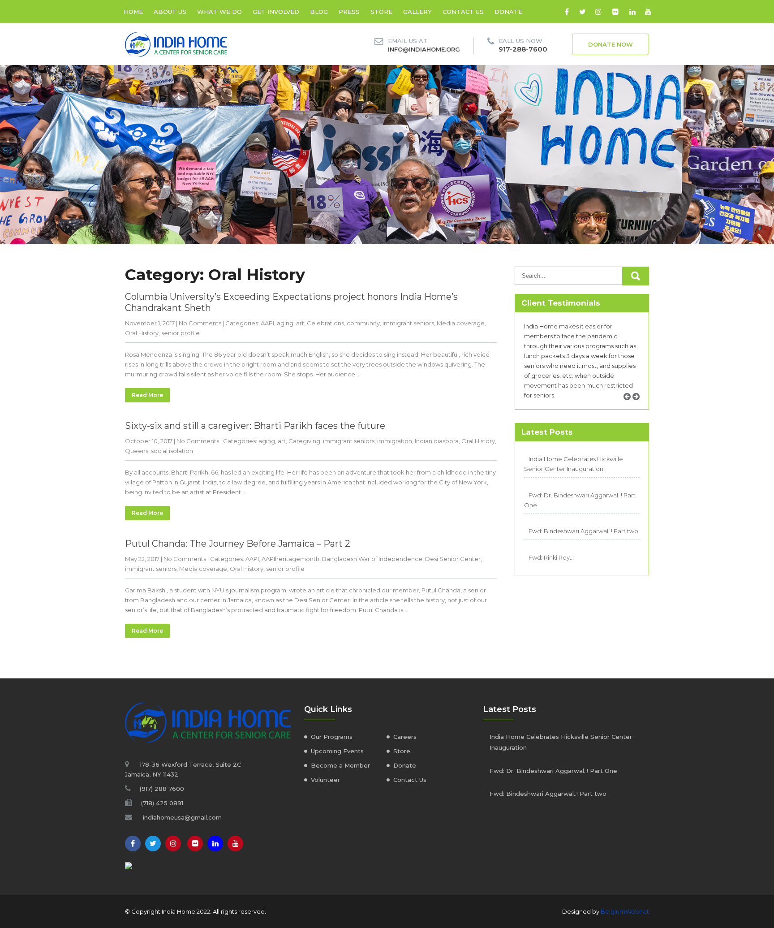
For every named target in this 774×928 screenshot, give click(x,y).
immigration (394, 441)
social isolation (172, 450)
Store (381, 11)
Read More (147, 395)
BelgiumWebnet (625, 911)
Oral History (142, 333)
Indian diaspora (437, 441)
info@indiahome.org (424, 49)
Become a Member (340, 765)
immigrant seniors (408, 323)
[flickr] (615, 11)
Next (639, 406)
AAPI (267, 323)
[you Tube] (235, 843)
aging (285, 323)
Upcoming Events (337, 751)
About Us (170, 11)
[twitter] (582, 11)
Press (349, 11)
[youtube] (648, 11)
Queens (136, 450)
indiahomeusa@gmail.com (182, 817)
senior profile (180, 333)
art (300, 323)
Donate (508, 11)
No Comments (200, 323)
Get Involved (276, 11)
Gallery (417, 11)
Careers (405, 736)
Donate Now (610, 44)
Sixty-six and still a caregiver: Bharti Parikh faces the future (255, 425)
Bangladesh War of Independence (372, 558)
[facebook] (567, 11)
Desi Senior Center (453, 558)
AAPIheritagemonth (290, 558)
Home (133, 11)
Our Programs (332, 736)
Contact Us (409, 779)
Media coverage (461, 323)
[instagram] (598, 11)
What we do (219, 11)
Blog (319, 11)
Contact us (463, 11)
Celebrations (325, 323)
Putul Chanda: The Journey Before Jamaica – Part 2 (237, 543)
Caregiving (304, 441)
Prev (630, 406)
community (363, 323)
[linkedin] (632, 11)
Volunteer (325, 779)
